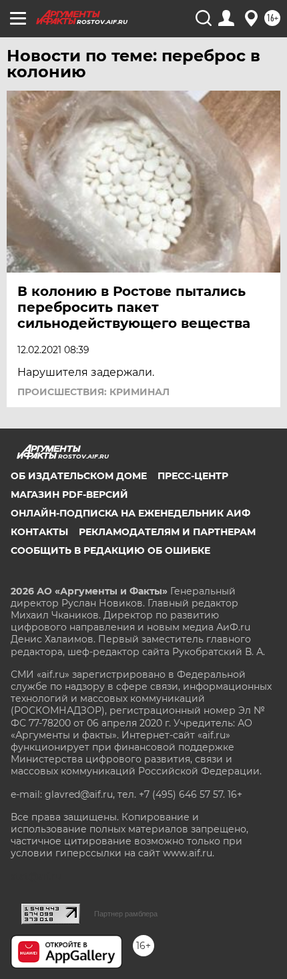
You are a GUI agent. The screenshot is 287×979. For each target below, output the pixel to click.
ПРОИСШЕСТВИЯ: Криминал (93, 392)
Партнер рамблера (126, 914)
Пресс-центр (193, 476)
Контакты (39, 532)
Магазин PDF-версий (69, 494)
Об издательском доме (79, 476)
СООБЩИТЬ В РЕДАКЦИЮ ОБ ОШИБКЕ (110, 550)
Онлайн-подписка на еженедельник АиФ (130, 513)
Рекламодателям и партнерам (167, 532)
